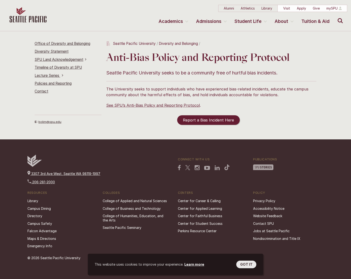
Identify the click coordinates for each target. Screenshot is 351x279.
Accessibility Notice (268, 208)
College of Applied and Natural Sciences (135, 201)
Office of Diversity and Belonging (62, 43)
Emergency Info (39, 246)
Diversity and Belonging (178, 43)
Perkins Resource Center (197, 231)
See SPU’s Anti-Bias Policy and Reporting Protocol (153, 105)
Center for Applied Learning (200, 208)
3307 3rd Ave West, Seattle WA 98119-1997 (65, 174)
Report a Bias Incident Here (208, 120)
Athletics (248, 8)
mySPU (332, 8)
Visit (286, 8)
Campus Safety (39, 223)
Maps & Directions (41, 239)
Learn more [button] (194, 264)
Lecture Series (47, 75)
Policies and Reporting (53, 83)
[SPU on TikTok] (226, 167)
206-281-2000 (43, 182)
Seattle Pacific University (134, 43)
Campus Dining (39, 208)
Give (316, 8)
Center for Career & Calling (199, 201)
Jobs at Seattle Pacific (271, 231)
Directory (34, 216)
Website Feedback (267, 216)
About (281, 21)
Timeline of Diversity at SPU (58, 67)
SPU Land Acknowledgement (59, 59)
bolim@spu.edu (49, 122)
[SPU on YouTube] (207, 168)
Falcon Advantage (42, 231)
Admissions (208, 21)
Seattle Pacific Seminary (122, 228)
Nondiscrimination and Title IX (276, 239)
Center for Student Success (200, 223)
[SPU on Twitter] (187, 168)
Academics (171, 21)
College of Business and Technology (132, 208)
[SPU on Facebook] (179, 168)
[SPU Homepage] (34, 165)
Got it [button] (246, 264)
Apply (301, 8)
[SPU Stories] (263, 167)
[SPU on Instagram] (197, 168)
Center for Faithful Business (200, 216)
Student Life (247, 21)
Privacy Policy (264, 201)
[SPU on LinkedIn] (217, 168)
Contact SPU (263, 223)
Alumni (229, 8)
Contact (41, 91)
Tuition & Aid (315, 21)
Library (266, 8)
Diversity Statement (52, 51)
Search (339, 17)
